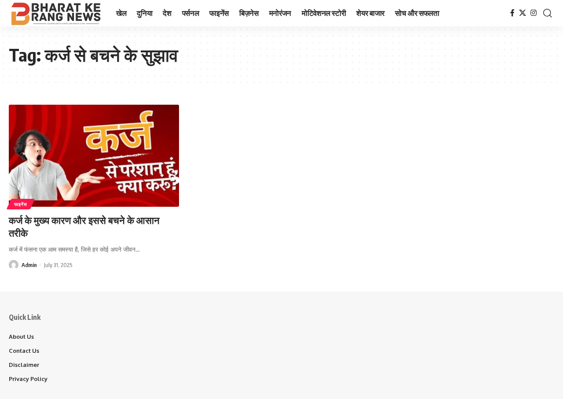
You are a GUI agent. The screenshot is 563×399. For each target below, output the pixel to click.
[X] (522, 13)
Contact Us (24, 350)
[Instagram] (533, 13)
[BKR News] (55, 13)
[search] (547, 13)
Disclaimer (24, 364)
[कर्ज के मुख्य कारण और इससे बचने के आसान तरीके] (94, 156)
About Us (21, 336)
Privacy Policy (28, 378)
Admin (29, 264)
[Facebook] (512, 13)
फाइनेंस (20, 204)
